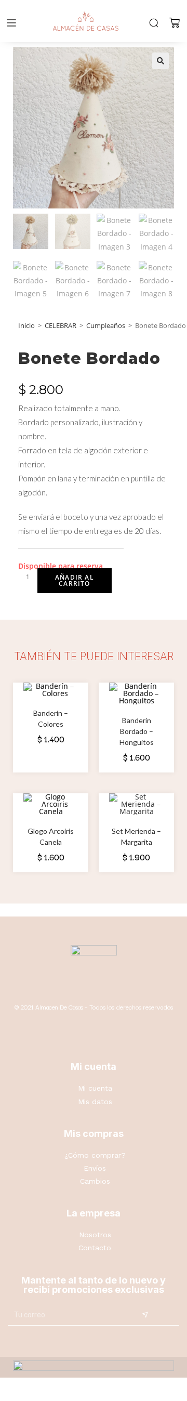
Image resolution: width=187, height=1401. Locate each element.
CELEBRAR (60, 325)
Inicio (26, 325)
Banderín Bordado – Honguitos (136, 731)
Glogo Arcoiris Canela (51, 836)
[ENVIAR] (145, 1315)
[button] (160, 61)
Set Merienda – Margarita (136, 836)
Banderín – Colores (50, 718)
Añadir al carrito (74, 580)
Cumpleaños (105, 325)
